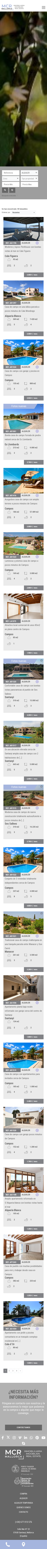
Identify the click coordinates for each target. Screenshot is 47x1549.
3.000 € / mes (32, 275)
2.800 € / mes (32, 588)
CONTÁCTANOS (23, 1427)
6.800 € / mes (32, 779)
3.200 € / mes (32, 969)
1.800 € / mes (32, 1037)
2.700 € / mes (32, 462)
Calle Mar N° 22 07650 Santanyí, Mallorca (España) (23, 1532)
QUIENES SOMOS (24, 1507)
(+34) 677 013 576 (23, 1522)
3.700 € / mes (32, 841)
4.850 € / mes (32, 906)
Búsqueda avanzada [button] (9, 196)
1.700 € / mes (32, 1161)
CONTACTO (23, 1512)
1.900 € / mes (32, 653)
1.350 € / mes (32, 1295)
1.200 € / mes (32, 1229)
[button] (29, 172)
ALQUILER (23, 1498)
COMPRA (23, 1493)
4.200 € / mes (32, 715)
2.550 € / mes (32, 398)
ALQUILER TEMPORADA (23, 1503)
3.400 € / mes (32, 1101)
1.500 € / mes (32, 1363)
